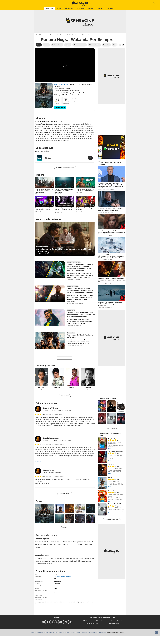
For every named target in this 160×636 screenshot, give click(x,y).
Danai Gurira (83, 93)
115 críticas (54, 440)
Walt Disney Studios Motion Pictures (63, 576)
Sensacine (112, 623)
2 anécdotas (57, 583)
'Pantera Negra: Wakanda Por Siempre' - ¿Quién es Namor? (85, 189)
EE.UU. (56, 574)
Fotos (39, 501)
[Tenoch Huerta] (88, 377)
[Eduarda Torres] (38, 471)
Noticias (111, 8)
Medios (57, 98)
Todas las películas (54, 34)
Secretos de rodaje (46, 535)
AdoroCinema (90, 623)
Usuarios (66, 98)
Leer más (38, 429)
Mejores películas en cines (112, 519)
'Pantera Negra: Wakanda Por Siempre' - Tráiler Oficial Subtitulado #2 (44, 190)
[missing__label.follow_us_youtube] (44, 622)
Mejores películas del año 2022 (53, 602)
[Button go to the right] (123, 45)
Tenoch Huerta (88, 387)
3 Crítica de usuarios (64, 493)
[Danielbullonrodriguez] (38, 439)
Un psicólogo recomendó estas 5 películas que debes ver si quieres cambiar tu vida (111, 209)
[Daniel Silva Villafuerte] (38, 409)
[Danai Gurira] (72, 377)
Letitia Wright (63, 93)
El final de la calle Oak (114, 504)
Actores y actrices (46, 365)
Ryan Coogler (65, 88)
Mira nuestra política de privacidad (115, 632)
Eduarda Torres (48, 470)
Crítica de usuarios (46, 403)
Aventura (89, 84)
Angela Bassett (73, 93)
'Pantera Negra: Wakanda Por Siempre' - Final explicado (44, 208)
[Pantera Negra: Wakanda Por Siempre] (44, 95)
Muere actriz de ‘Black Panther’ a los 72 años (80, 336)
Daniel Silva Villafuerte (51, 408)
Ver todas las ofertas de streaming (65, 167)
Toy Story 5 (111, 438)
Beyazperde (114, 621)
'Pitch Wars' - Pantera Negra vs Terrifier (84, 208)
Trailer (109, 448)
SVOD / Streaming (42, 151)
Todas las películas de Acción (66, 34)
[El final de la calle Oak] (102, 509)
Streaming (81, 8)
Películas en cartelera (44, 34)
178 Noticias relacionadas (65, 358)
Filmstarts (99, 621)
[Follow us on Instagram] (60, 622)
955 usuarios (46, 410)
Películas (49, 8)
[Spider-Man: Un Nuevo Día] (102, 457)
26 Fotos (64, 527)
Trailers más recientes (111, 428)
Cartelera (69, 8)
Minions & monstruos (114, 490)
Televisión (100, 8)
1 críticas (45, 472)
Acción (83, 84)
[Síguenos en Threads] (70, 622)
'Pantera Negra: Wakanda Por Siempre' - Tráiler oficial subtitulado (64, 190)
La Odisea (111, 464)
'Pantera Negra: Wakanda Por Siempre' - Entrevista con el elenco (64, 209)
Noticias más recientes (48, 219)
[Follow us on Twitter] (54, 622)
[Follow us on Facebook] (49, 622)
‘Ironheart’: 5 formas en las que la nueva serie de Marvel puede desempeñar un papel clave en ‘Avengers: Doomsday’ (80, 267)
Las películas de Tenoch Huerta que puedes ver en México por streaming (63, 250)
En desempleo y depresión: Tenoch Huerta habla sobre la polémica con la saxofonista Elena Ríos (81, 314)
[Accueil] (80, 3)
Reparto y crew (65, 395)
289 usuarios (46, 440)
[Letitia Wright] (41, 377)
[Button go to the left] (120, 45)
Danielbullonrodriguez (51, 438)
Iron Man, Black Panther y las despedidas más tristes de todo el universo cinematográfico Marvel (80, 290)
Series (90, 8)
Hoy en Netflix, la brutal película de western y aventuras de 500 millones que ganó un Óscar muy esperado (111, 304)
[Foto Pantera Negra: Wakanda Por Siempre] (44, 513)
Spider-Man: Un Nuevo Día (115, 451)
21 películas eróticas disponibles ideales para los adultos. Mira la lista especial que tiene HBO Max (111, 280)
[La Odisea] (102, 470)
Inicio (37, 34)
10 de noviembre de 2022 (62, 84)
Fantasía (57, 86)
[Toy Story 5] (102, 443)
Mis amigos (74, 98)
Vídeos (59, 8)
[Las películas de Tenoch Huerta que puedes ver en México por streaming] (65, 239)
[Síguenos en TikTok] (65, 622)
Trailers (40, 174)
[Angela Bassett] (57, 377)
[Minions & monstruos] (102, 496)
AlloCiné (85, 621)
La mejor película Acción (69, 602)
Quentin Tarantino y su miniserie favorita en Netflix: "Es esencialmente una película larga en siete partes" (111, 232)
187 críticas (54, 410)
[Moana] (102, 483)
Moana (110, 477)
